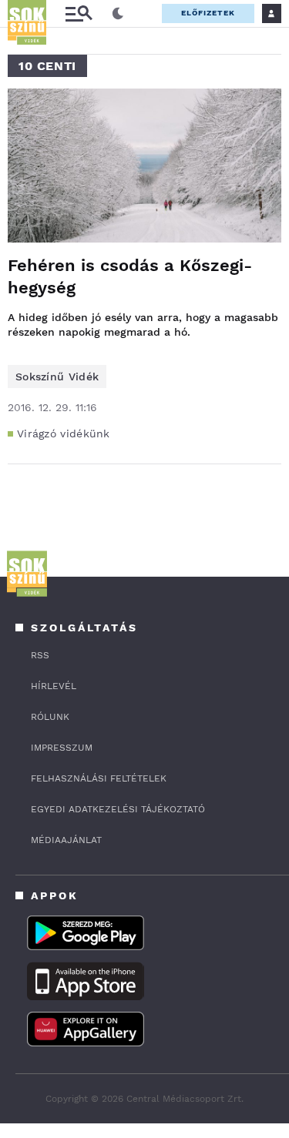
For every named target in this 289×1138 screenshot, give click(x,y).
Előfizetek (208, 12)
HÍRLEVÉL (53, 686)
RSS (40, 655)
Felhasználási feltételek (98, 778)
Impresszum (61, 747)
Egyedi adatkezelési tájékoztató (118, 809)
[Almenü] (78, 13)
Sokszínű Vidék (57, 376)
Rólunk (50, 716)
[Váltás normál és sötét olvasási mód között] (118, 14)
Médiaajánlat (66, 840)
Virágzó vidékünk (63, 433)
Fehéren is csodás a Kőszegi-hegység (130, 276)
